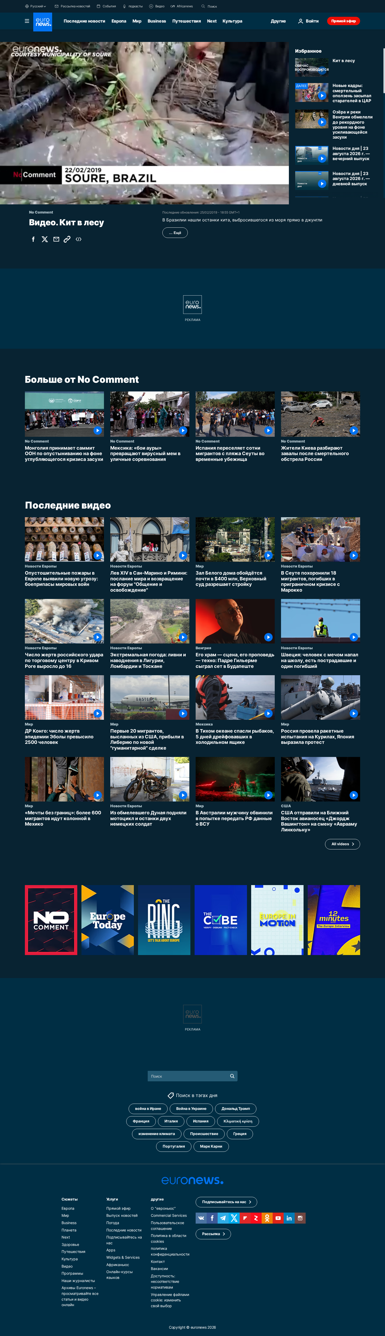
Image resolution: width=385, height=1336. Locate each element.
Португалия (174, 1146)
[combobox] (229, 6)
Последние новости (84, 21)
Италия (171, 1121)
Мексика (204, 724)
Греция (239, 1133)
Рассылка (211, 1233)
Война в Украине (191, 1108)
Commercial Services (169, 1215)
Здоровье (70, 1244)
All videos (340, 844)
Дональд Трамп (236, 1108)
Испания (200, 1121)
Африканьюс (117, 1264)
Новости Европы (41, 566)
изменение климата (157, 1133)
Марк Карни (211, 1146)
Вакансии (159, 1268)
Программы (72, 1273)
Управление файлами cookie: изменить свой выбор (170, 1300)
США (286, 806)
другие (157, 1199)
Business (157, 21)
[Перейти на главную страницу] (42, 22)
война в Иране (148, 1108)
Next (212, 21)
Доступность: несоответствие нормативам (165, 1281)
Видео (67, 1266)
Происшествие (204, 1133)
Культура (232, 21)
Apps (110, 1250)
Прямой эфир (343, 21)
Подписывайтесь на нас (224, 1201)
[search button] (203, 6)
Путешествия (186, 21)
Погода (112, 1222)
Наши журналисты (78, 1280)
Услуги (112, 1199)
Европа (119, 21)
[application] (144, 123)
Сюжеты (69, 1199)
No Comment (37, 441)
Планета (69, 1230)
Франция (141, 1121)
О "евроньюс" (163, 1208)
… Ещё (175, 233)
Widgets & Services (123, 1257)
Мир (137, 21)
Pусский (36, 6)
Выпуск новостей (122, 1215)
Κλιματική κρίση (238, 1121)
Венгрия (203, 648)
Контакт (158, 1261)
